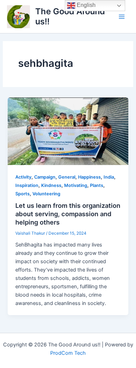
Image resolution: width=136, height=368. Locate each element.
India (109, 177)
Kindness (51, 185)
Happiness (89, 177)
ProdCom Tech (68, 353)
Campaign (44, 177)
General (66, 177)
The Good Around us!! (70, 16)
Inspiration (26, 185)
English (85, 5)
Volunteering (46, 193)
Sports (22, 193)
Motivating (75, 185)
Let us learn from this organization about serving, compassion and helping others (67, 214)
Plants (96, 185)
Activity (23, 177)
